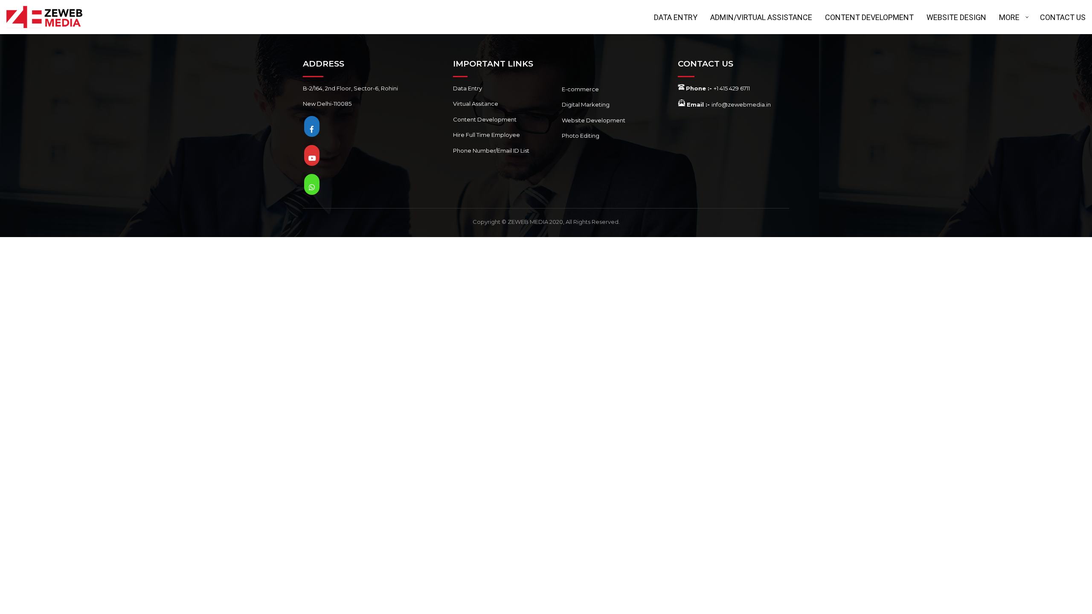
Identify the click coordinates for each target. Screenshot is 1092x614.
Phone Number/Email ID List (491, 150)
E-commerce (580, 89)
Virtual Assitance (475, 103)
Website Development (593, 120)
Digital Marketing (586, 104)
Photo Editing (580, 135)
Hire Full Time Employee (486, 134)
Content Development (485, 119)
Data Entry (467, 88)
